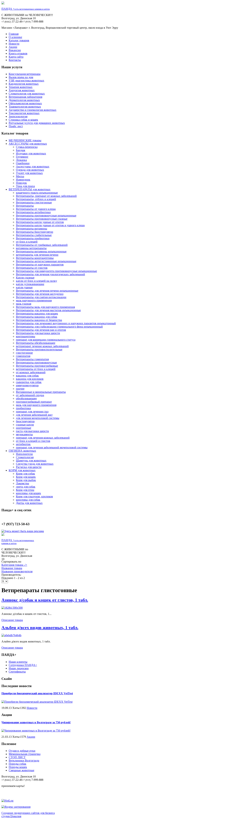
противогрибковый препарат (34, 401)
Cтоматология (25, 457)
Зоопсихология (18, 116)
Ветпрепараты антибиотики (33, 212)
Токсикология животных (24, 113)
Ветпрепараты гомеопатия (32, 359)
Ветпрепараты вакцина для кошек (37, 313)
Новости (14, 43)
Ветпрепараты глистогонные (34, 202)
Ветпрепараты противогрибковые (37, 365)
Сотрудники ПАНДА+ (23, 665)
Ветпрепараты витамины (31, 228)
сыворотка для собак (29, 382)
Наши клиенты (18, 661)
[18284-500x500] (12, 607)
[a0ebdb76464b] (11, 635)
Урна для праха (25, 186)
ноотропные (23, 427)
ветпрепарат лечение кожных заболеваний (42, 346)
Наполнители (24, 454)
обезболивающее (26, 398)
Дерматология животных (24, 100)
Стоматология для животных (27, 93)
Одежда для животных (30, 169)
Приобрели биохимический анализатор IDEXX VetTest (37, 693)
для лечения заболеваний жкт (34, 414)
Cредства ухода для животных (34, 463)
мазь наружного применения (34, 300)
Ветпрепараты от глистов (31, 267)
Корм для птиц (25, 489)
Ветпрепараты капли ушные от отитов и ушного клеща (50, 225)
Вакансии (15, 50)
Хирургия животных (22, 90)
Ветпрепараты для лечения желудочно (39, 293)
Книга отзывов (18, 53)
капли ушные (24, 287)
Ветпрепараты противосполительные (39, 349)
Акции (13, 46)
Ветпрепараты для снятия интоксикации (41, 297)
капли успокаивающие (30, 284)
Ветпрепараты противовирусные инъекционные (46, 215)
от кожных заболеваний (30, 372)
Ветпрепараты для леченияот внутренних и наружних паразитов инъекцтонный (66, 323)
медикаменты (24, 434)
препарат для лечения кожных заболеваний (43, 437)
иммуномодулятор (27, 385)
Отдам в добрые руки (22, 750)
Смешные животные (21, 770)
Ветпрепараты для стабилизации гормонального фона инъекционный (59, 326)
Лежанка (21, 160)
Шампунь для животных (31, 460)
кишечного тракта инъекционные (37, 192)
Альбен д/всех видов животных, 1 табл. (39, 627)
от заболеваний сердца (30, 395)
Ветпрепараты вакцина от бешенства (39, 320)
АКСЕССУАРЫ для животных (28, 143)
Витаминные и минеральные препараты (41, 391)
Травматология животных (25, 106)
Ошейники (23, 163)
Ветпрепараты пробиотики (32, 238)
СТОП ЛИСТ (17, 757)
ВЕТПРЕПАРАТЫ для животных (29, 189)
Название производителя (16, 571)
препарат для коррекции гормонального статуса (45, 339)
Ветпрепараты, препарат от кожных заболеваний (46, 195)
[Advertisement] (116, 829)
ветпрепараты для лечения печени (37, 254)
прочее (20, 388)
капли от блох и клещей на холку (36, 280)
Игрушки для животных (31, 153)
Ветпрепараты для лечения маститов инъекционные (48, 310)
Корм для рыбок (26, 480)
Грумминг (22, 156)
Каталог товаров (19, 40)
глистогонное (24, 352)
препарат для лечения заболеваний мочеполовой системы (52, 447)
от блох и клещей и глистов (33, 440)
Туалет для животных (29, 173)
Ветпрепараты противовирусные (36, 362)
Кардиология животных (24, 83)
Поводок (21, 182)
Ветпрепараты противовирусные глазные (41, 218)
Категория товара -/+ (14, 564)
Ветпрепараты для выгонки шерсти (38, 333)
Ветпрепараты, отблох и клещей (36, 199)
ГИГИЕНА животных (22, 450)
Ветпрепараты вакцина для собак (36, 316)
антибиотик (23, 444)
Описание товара (12, 620)
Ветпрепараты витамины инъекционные (41, 251)
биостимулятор (25, 421)
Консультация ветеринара (24, 73)
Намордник (23, 179)
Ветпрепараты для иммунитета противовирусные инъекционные (56, 271)
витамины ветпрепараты (31, 248)
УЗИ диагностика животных (26, 80)
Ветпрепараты (25, 205)
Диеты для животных (29, 503)
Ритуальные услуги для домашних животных (37, 122)
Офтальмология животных (25, 103)
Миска (20, 176)
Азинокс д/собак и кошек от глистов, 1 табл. (44, 600)
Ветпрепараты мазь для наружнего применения (45, 307)
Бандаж (20, 150)
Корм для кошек (26, 476)
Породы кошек (18, 767)
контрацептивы (25, 336)
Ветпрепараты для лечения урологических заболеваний (50, 274)
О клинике (15, 37)
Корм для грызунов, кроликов (34, 496)
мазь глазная (23, 303)
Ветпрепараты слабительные (34, 235)
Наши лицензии (19, 668)
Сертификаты (17, 671)
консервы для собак (28, 499)
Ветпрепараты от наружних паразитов (40, 264)
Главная (13, 33)
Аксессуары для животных (32, 166)
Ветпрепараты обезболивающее (35, 342)
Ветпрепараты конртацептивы (35, 258)
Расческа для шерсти (29, 467)
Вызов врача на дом (21, 77)
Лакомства (22, 483)
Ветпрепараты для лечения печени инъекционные (47, 290)
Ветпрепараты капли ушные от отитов (40, 222)
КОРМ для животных (22, 470)
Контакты (15, 60)
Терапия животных (20, 87)
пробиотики (23, 408)
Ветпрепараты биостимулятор (34, 231)
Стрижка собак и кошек (23, 119)
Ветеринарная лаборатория (25, 96)
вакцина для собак (27, 375)
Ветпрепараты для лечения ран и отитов (41, 329)
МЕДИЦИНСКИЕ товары (25, 140)
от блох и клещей (27, 241)
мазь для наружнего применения (36, 405)
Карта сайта (16, 56)
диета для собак (25, 486)
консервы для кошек (28, 493)
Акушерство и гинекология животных (32, 109)
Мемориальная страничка (24, 754)
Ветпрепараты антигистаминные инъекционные (46, 261)
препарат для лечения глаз (32, 411)
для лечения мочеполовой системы (37, 418)
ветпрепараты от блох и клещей (35, 369)
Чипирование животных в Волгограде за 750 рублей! (36, 722)
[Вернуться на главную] (2, 3)
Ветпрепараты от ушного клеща (36, 209)
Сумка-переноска (27, 146)
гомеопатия (23, 356)
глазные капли (25, 424)
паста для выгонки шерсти (32, 431)
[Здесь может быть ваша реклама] (22, 531)
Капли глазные (25, 277)
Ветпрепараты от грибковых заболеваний (42, 244)
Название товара (11, 568)
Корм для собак (25, 473)
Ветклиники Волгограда (24, 760)
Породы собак (17, 763)
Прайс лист (16, 126)
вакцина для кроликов (30, 378)
